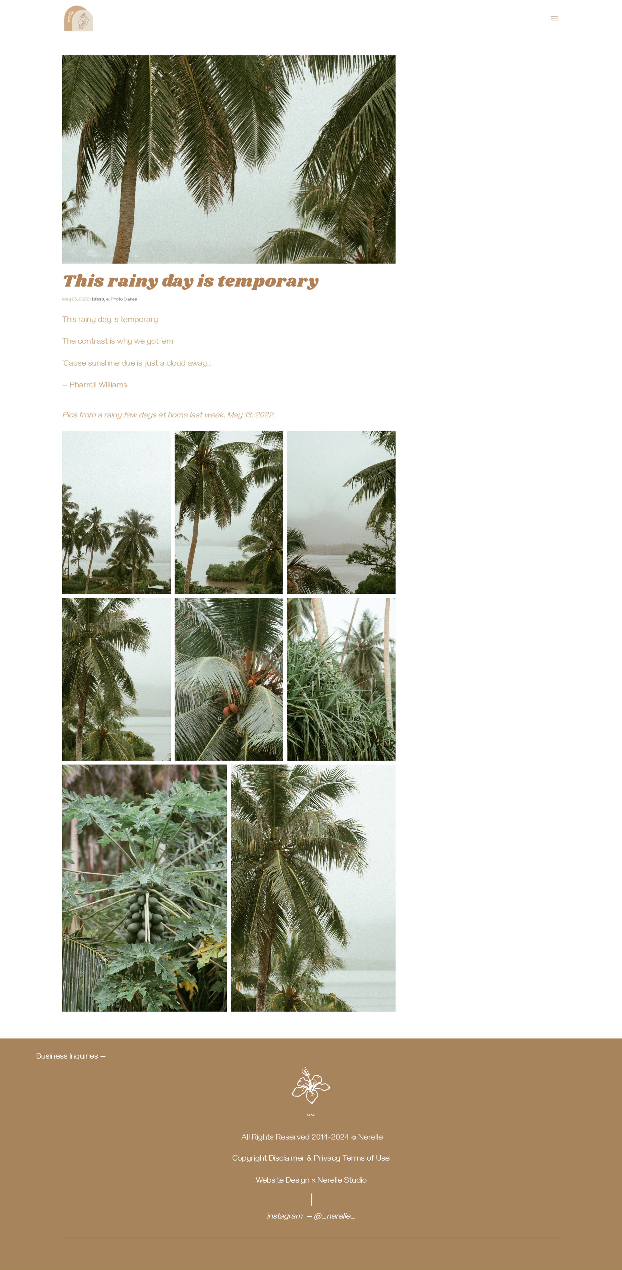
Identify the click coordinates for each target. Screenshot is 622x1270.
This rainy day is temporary (190, 281)
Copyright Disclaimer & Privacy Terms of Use (311, 1159)
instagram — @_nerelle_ (311, 1217)
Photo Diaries (124, 300)
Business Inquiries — (71, 1057)
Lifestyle (100, 300)
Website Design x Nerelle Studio (311, 1181)
